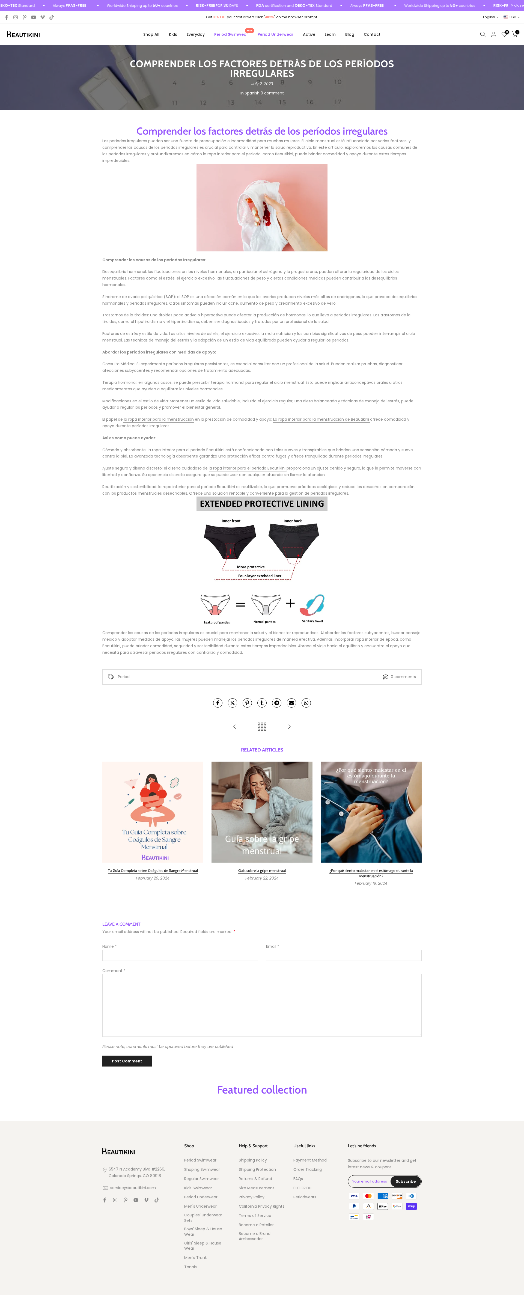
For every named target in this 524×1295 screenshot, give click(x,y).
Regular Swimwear (201, 1178)
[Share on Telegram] (276, 703)
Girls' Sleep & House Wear (202, 1246)
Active (309, 34)
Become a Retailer (256, 1225)
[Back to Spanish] (262, 727)
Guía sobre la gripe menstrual (262, 870)
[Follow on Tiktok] (51, 17)
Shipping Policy (253, 1160)
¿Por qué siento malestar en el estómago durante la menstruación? (371, 873)
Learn (330, 34)
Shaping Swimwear (202, 1169)
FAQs (298, 1178)
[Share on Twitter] (232, 703)
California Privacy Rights (261, 1206)
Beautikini (284, 154)
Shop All (151, 34)
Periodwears (304, 1197)
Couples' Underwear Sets (203, 1218)
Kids (173, 34)
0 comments (403, 676)
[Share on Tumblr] (262, 703)
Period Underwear (275, 34)
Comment (114, 970)
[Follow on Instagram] (15, 17)
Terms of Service (255, 1215)
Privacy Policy (251, 1197)
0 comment (272, 93)
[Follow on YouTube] (33, 17)
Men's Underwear (200, 1206)
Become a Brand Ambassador (254, 1236)
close (518, 5)
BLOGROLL (302, 1188)
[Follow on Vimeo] (42, 17)
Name (109, 946)
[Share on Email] (291, 703)
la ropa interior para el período (231, 154)
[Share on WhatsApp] (306, 703)
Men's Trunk (195, 1257)
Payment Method (310, 1160)
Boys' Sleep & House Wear (203, 1231)
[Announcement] (117, 5)
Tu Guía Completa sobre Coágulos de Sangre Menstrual (153, 870)
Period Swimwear (233, 34)
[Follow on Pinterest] (24, 17)
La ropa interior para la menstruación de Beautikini (321, 419)
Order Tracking (307, 1169)
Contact (372, 34)
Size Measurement (256, 1188)
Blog (349, 34)
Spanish (252, 93)
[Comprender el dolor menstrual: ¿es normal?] (234, 727)
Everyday (196, 34)
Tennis (190, 1267)
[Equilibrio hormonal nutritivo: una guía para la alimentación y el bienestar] (289, 727)
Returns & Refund (255, 1178)
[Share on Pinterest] (247, 703)
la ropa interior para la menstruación (158, 419)
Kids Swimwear (198, 1188)
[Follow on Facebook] (6, 17)
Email (272, 946)
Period (124, 676)
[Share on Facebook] (217, 703)
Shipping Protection (257, 1169)
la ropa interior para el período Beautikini (185, 450)
